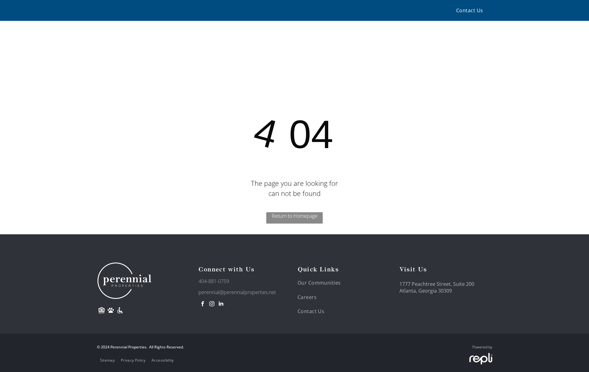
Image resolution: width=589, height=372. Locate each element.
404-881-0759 (213, 281)
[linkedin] (221, 304)
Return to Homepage (295, 216)
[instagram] (212, 304)
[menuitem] (470, 10)
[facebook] (202, 304)
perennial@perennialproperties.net (237, 292)
